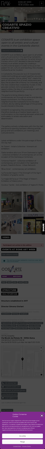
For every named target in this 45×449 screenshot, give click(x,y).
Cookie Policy (17, 446)
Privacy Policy (26, 446)
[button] (42, 415)
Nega (22, 442)
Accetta (22, 436)
